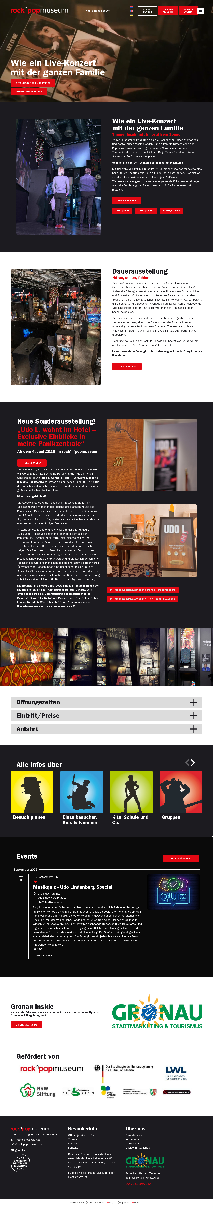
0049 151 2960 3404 (139, 1184)
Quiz (36, 881)
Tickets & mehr (43, 956)
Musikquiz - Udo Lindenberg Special (72, 887)
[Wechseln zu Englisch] (131, 11)
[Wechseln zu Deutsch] (131, 15)
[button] (187, 762)
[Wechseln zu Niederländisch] (131, 7)
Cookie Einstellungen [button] (138, 1148)
